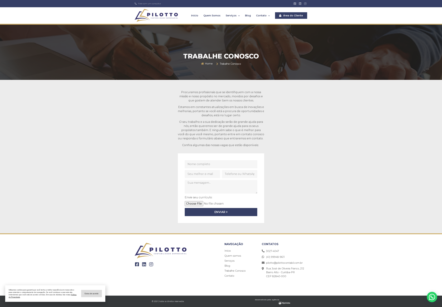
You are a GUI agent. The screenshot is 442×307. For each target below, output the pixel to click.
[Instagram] (305, 4)
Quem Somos (211, 15)
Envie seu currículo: (198, 197)
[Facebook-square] (295, 4)
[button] (291, 15)
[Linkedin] (300, 4)
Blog (248, 15)
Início (194, 15)
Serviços (231, 15)
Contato (261, 15)
